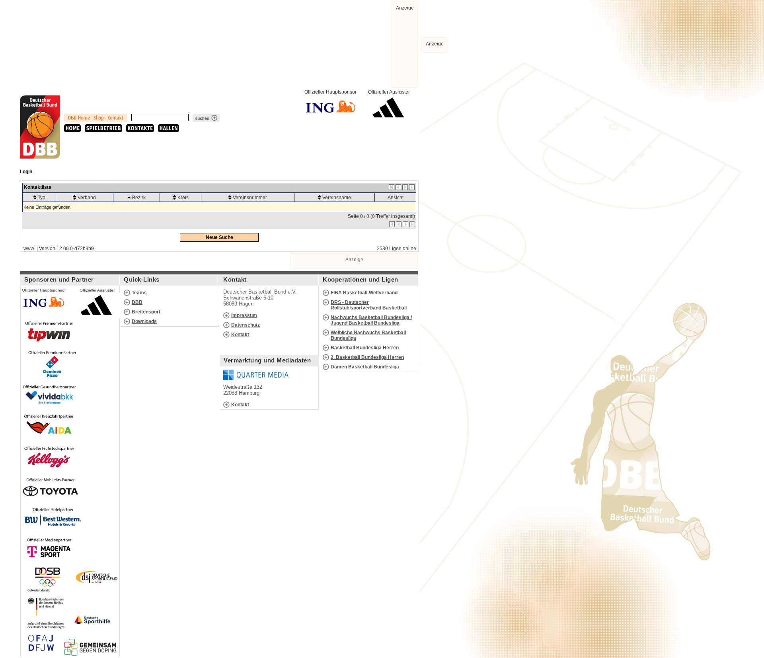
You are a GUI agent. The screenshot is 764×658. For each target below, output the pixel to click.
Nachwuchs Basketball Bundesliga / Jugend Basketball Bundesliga (371, 320)
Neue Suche (219, 237)
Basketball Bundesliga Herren (365, 348)
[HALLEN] (168, 128)
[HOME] (72, 128)
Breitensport (146, 312)
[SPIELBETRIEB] (103, 128)
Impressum (244, 315)
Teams (139, 293)
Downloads (144, 321)
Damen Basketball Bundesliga (365, 367)
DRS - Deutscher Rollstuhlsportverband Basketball (369, 305)
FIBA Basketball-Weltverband (364, 293)
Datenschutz (245, 325)
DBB (137, 302)
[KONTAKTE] (140, 128)
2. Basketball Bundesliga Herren (367, 357)
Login (26, 171)
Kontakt (240, 334)
